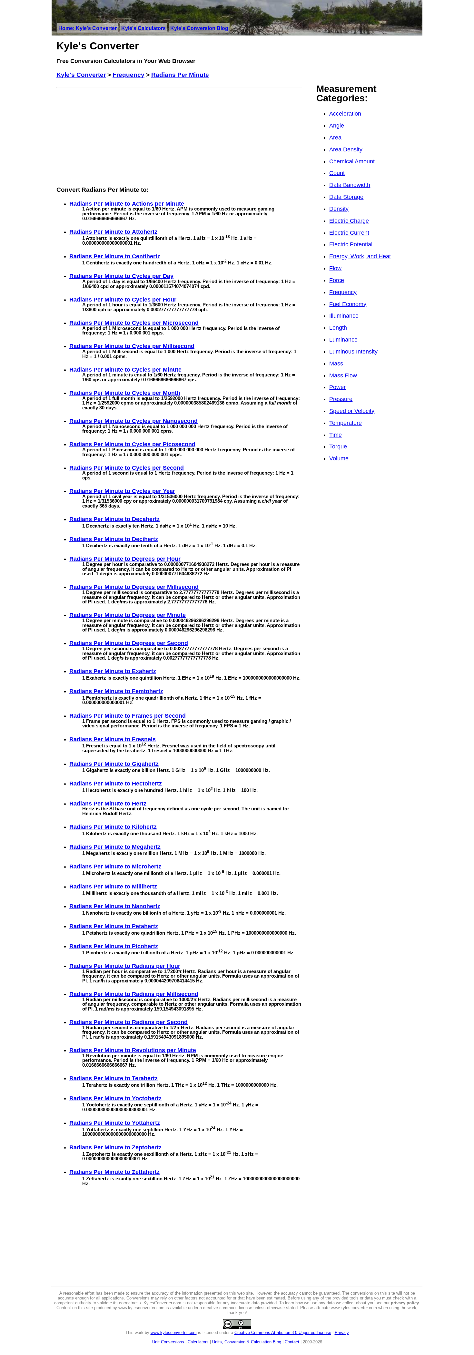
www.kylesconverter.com (174, 1332)
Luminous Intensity (353, 351)
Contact (292, 1342)
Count (337, 173)
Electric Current (349, 233)
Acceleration (345, 113)
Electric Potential (350, 244)
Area (335, 137)
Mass (336, 363)
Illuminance (344, 316)
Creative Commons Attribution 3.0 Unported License (282, 1332)
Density (339, 209)
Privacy (342, 1332)
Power (337, 387)
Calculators (198, 1342)
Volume (339, 458)
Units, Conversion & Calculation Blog (246, 1342)
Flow (335, 268)
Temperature (345, 423)
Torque (338, 446)
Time (335, 435)
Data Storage (346, 197)
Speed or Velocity (351, 411)
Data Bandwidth (349, 185)
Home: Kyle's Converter (87, 28)
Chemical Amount (352, 161)
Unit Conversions (168, 1342)
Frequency (343, 292)
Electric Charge (349, 221)
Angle (336, 125)
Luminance (343, 339)
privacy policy (405, 1302)
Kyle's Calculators (143, 28)
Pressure (340, 399)
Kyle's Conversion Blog (199, 28)
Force (336, 280)
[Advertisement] (179, 135)
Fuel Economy (347, 304)
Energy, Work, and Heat (360, 256)
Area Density (345, 149)
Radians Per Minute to (126, 203)
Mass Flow (343, 375)
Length (338, 327)
